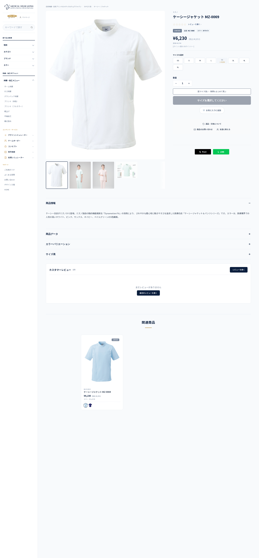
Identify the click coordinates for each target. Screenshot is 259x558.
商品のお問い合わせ (204, 129)
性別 (5, 45)
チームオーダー (20, 140)
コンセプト (20, 146)
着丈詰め (7, 121)
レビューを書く (239, 269)
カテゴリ (7, 51)
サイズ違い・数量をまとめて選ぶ (212, 91)
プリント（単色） (11, 101)
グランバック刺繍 (11, 96)
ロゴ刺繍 (7, 91)
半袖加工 (7, 116)
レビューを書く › (194, 24)
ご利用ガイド (9, 169)
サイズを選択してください (211, 100)
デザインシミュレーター (20, 135)
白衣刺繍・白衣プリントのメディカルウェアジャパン (63, 6)
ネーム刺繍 (8, 86)
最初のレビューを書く (148, 293)
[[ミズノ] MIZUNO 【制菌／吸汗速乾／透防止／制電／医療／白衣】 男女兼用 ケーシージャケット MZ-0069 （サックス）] (102, 361)
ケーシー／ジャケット (101, 6)
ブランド (7, 58)
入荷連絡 (222, 62)
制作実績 (20, 152)
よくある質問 (9, 174)
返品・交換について (213, 124)
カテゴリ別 (87, 6)
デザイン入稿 (9, 184)
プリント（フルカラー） (14, 106)
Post (203, 151)
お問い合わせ (9, 179)
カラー (6, 65)
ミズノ (175, 12)
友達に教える (224, 129)
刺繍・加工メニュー (12, 80)
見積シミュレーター (20, 157)
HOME (6, 189)
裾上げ (7, 111)
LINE (221, 151)
